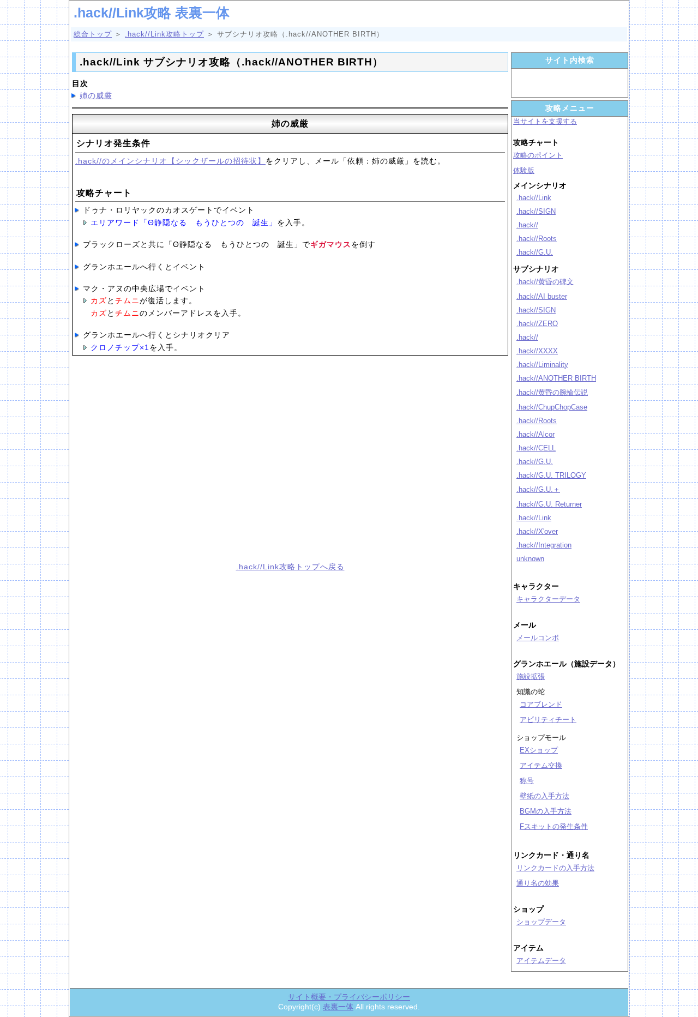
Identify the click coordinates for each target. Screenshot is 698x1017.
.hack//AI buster (541, 296)
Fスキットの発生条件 (554, 826)
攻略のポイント (538, 155)
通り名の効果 (537, 883)
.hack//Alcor (535, 434)
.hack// (527, 225)
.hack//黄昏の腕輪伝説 (552, 392)
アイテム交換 (541, 765)
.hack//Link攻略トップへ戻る (290, 566)
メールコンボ (537, 638)
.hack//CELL (536, 448)
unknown (530, 559)
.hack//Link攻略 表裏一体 (152, 12)
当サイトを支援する (545, 121)
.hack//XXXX (537, 351)
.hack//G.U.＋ (538, 489)
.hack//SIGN (536, 211)
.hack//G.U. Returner (549, 504)
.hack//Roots (536, 238)
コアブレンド (541, 704)
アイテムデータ (541, 960)
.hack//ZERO (537, 324)
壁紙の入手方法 (544, 796)
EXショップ (539, 750)
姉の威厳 (96, 95)
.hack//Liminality (542, 364)
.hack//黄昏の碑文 (545, 282)
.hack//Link (533, 198)
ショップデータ (541, 922)
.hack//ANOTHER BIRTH (556, 378)
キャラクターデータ (548, 599)
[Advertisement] (177, 464)
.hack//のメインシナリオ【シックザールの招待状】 (170, 161)
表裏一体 (338, 1006)
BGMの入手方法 (545, 811)
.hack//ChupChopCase (551, 407)
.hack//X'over (537, 531)
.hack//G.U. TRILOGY (551, 475)
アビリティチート (548, 719)
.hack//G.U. (534, 252)
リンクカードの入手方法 (555, 868)
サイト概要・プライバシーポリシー (349, 996)
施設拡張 (530, 676)
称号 (527, 781)
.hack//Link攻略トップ (164, 34)
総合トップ (93, 34)
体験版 (523, 170)
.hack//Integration (543, 545)
